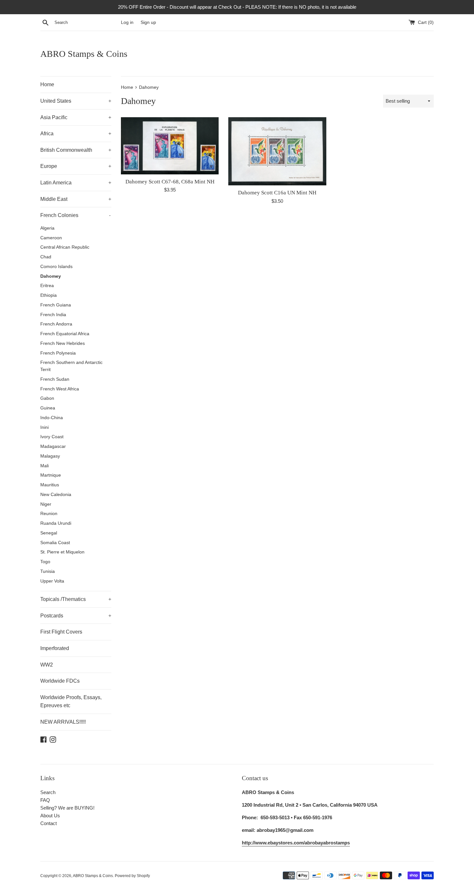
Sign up (148, 22)
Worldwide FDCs (60, 681)
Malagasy (50, 456)
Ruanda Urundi (55, 523)
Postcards (75, 615)
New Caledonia (55, 494)
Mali (44, 465)
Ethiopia (48, 295)
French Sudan (54, 379)
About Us (50, 815)
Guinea (47, 408)
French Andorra (56, 324)
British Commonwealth (75, 150)
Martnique (50, 475)
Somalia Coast (55, 542)
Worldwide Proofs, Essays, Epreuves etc (71, 701)
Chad (45, 256)
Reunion (48, 513)
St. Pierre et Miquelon (62, 552)
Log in (127, 22)
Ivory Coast (52, 436)
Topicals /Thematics (75, 599)
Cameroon (51, 237)
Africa (75, 133)
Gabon (47, 398)
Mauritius (49, 484)
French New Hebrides (62, 343)
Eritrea (47, 285)
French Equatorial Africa (64, 333)
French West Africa (59, 389)
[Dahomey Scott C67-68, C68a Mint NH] (170, 145)
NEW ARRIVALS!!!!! (63, 722)
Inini (44, 427)
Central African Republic (64, 247)
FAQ (45, 800)
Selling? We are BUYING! (67, 808)
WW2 (46, 664)
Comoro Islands (56, 266)
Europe (75, 166)
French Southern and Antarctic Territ (71, 366)
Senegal (48, 533)
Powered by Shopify (132, 875)
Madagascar (53, 446)
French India (53, 314)
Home (47, 84)
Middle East (75, 199)
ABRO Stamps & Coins (83, 54)
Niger (45, 504)
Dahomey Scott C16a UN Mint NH (277, 193)
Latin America (75, 182)
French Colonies (75, 215)
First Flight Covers (61, 632)
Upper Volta (52, 581)
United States (75, 101)
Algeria (47, 228)
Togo (45, 561)
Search (47, 792)
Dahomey (50, 276)
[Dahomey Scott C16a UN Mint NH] (277, 151)
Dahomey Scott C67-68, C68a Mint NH (169, 182)
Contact (48, 823)
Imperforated (54, 648)
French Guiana (55, 305)
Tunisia (47, 571)
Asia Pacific (75, 117)
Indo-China (51, 417)
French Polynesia (58, 353)
